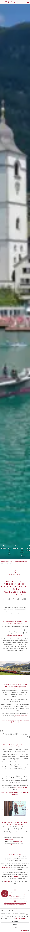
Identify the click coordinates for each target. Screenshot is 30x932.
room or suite (6, 867)
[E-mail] (12, 2)
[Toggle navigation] (28, 2)
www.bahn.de (18, 841)
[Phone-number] (15, 2)
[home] (9, 2)
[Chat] (17, 2)
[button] (27, 809)
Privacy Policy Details (19, 918)
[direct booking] (5, 893)
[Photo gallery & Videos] (6, 2)
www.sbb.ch (8, 845)
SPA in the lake (15, 876)
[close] (28, 890)
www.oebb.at (9, 839)
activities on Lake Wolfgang (14, 635)
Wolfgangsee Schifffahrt (20, 715)
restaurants (7, 881)
